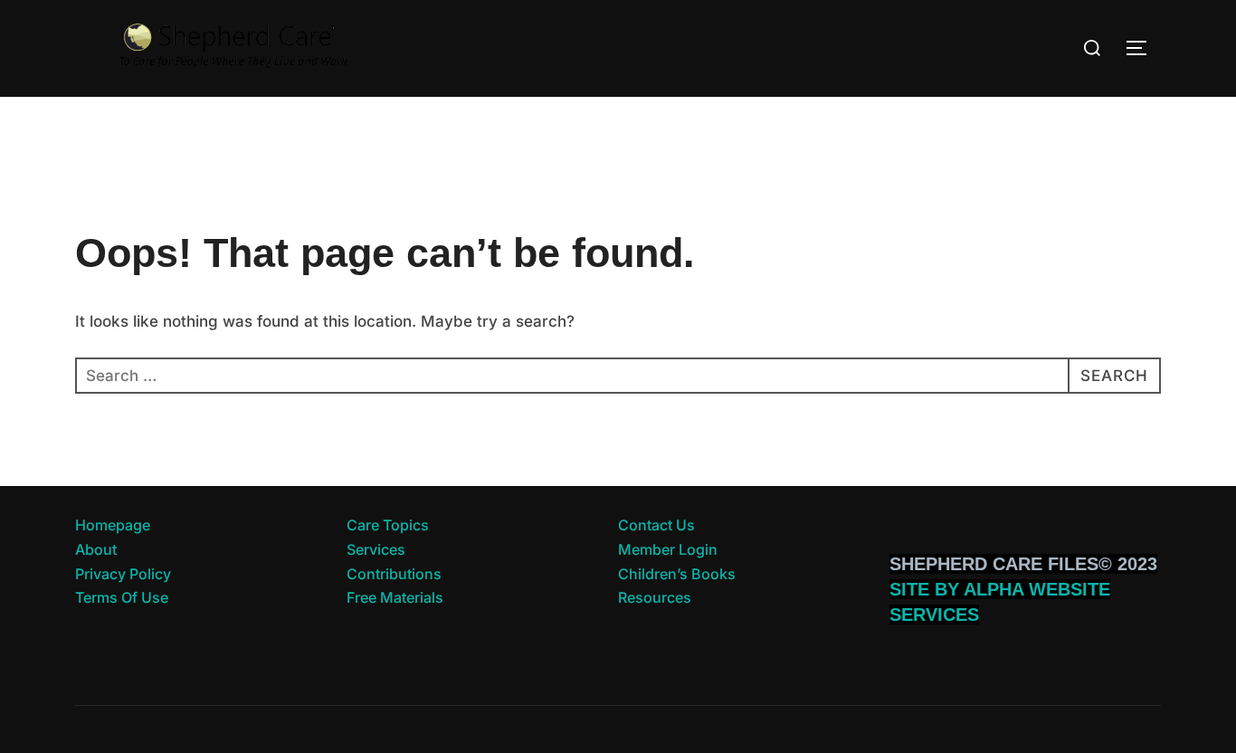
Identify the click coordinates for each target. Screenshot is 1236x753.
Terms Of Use (121, 597)
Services (376, 549)
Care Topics (388, 525)
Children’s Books (677, 574)
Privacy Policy (123, 574)
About (96, 549)
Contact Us (656, 525)
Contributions (394, 574)
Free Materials (395, 597)
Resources (654, 597)
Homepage (112, 525)
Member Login (668, 549)
